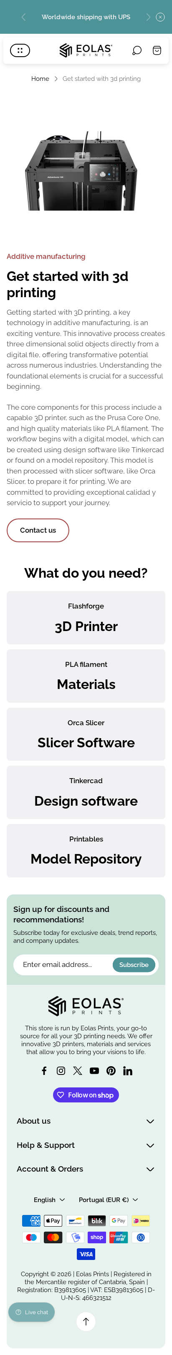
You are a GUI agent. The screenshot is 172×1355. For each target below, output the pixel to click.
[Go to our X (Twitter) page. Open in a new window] (78, 1071)
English (45, 1199)
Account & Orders (50, 1168)
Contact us (38, 530)
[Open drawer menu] (20, 50)
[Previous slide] (24, 17)
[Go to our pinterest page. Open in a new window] (111, 1071)
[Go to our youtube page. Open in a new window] (94, 1071)
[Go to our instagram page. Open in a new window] (61, 1071)
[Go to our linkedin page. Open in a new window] (128, 1071)
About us (34, 1120)
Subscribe (134, 964)
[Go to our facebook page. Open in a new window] (44, 1071)
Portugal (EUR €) (104, 1199)
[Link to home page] (86, 1006)
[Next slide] (148, 17)
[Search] (137, 50)
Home (40, 78)
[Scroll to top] (86, 1322)
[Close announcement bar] (160, 17)
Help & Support (46, 1145)
